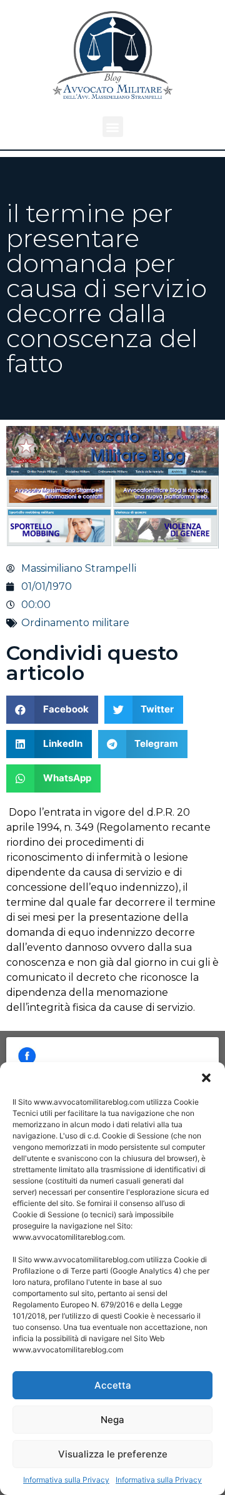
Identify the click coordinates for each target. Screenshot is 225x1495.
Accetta (112, 1385)
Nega (112, 1420)
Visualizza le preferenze (113, 1454)
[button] (206, 1078)
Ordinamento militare (75, 623)
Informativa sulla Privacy (66, 1479)
